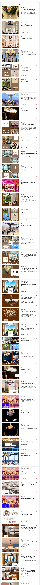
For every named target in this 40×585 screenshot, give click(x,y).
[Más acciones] (36, 7)
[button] (20, 4)
